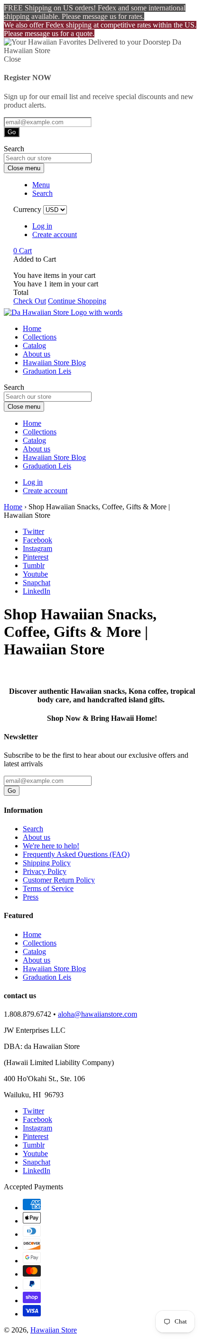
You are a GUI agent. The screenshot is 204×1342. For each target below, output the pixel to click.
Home (32, 328)
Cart (22, 251)
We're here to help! (51, 846)
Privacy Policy (44, 871)
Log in (42, 226)
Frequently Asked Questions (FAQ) (76, 854)
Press (30, 897)
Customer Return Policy (59, 880)
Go (12, 132)
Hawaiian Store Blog (54, 362)
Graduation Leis (47, 371)
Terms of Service (48, 888)
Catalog (34, 345)
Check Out (29, 301)
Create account (54, 234)
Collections (39, 337)
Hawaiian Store (53, 1330)
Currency (27, 209)
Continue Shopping (77, 301)
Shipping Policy (47, 863)
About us (36, 354)
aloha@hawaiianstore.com (97, 1014)
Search (33, 829)
